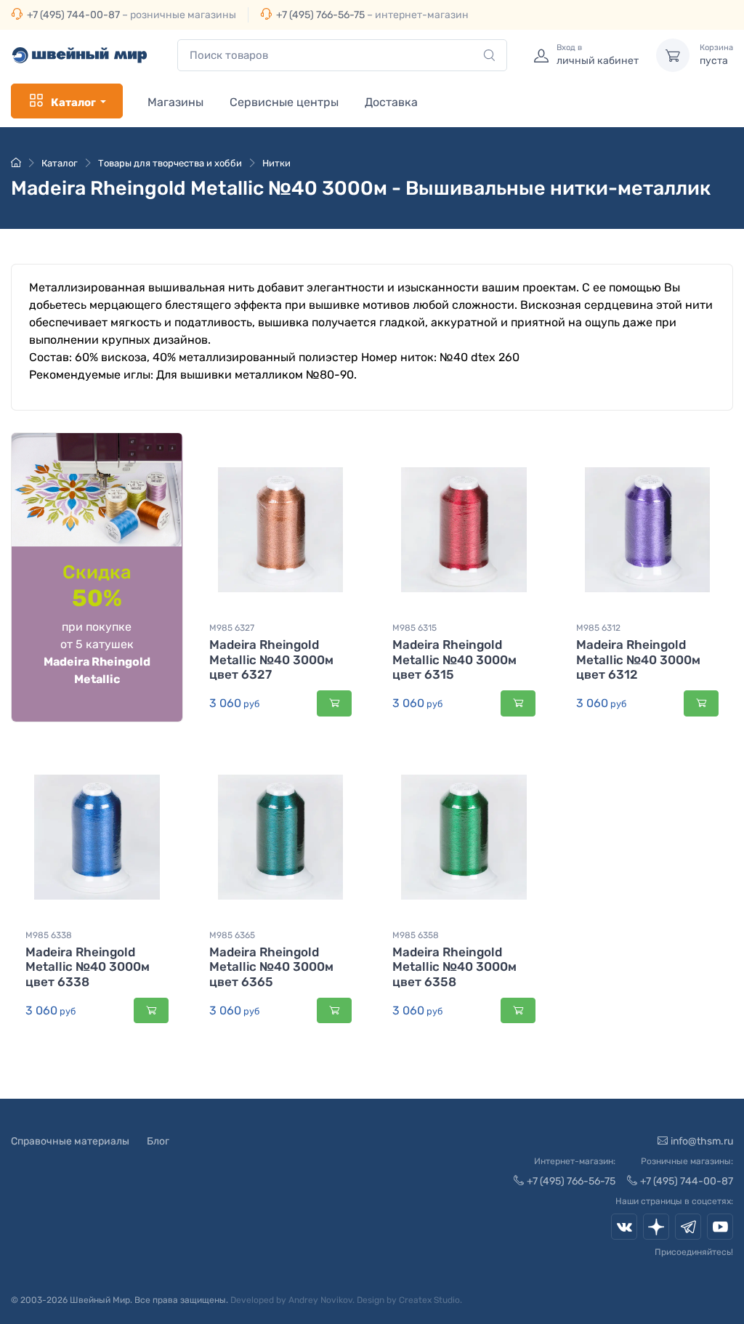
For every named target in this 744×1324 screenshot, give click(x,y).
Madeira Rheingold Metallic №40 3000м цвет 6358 (454, 967)
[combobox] (342, 55)
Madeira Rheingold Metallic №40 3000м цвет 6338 (87, 967)
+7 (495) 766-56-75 (320, 15)
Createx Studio (429, 1300)
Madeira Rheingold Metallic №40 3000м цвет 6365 (271, 967)
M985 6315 (414, 628)
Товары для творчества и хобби (170, 163)
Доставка (391, 102)
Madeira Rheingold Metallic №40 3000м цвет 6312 (638, 659)
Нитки (276, 163)
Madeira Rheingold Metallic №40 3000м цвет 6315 (454, 659)
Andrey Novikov (320, 1300)
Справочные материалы (70, 1141)
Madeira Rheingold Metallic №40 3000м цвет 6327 (271, 659)
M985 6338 (48, 935)
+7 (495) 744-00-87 (73, 15)
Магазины (175, 102)
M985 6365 (232, 935)
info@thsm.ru (702, 1141)
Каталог (73, 102)
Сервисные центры (284, 102)
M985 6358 (415, 935)
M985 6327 (231, 628)
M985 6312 (598, 628)
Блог (158, 1141)
